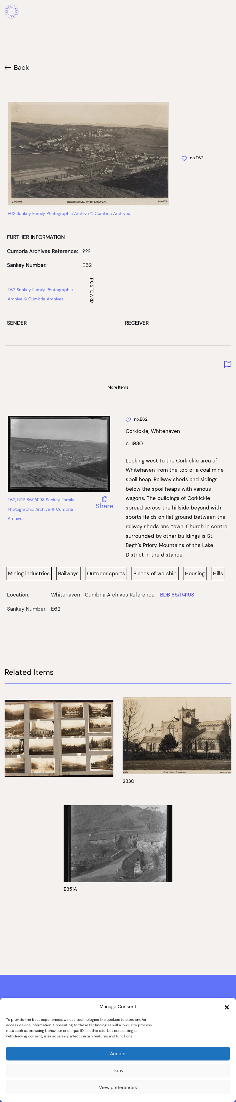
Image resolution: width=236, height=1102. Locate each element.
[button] (227, 1007)
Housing (195, 573)
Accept (118, 1053)
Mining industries (29, 573)
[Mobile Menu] (228, 12)
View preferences (118, 1087)
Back (21, 67)
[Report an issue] (227, 365)
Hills (218, 573)
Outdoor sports (106, 573)
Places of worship (155, 573)
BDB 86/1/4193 (177, 595)
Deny (118, 1070)
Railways (68, 573)
